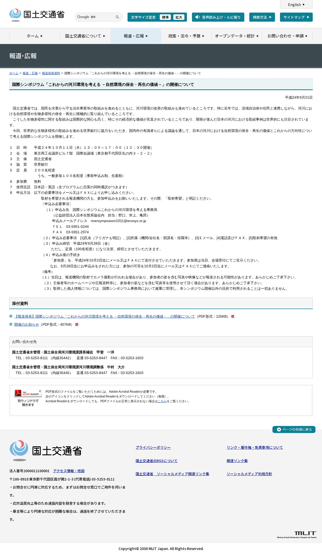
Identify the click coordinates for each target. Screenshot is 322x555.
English (294, 4)
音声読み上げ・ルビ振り (221, 17)
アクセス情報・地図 (69, 470)
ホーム (13, 73)
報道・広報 (30, 73)
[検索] (117, 17)
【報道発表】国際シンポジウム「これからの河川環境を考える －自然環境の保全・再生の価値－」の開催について (104, 316)
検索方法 (260, 17)
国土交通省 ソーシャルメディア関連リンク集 (172, 473)
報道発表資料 (51, 73)
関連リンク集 (237, 460)
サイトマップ (294, 17)
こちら (162, 401)
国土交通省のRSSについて (157, 460)
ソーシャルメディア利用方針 (249, 473)
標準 (165, 17)
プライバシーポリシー (153, 447)
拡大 (178, 17)
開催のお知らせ (26, 324)
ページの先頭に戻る (297, 429)
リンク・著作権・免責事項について (255, 447)
